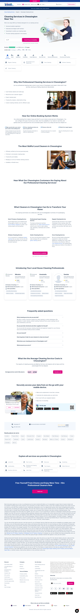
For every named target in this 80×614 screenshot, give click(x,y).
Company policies (23, 573)
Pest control (37, 581)
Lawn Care (28, 470)
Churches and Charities (65, 57)
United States (42, 605)
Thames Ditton (15, 436)
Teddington (16, 439)
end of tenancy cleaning (14, 224)
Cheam (71, 436)
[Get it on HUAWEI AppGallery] (55, 409)
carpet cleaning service (44, 224)
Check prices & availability (40, 253)
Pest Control (29, 462)
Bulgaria (67, 605)
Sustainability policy (24, 575)
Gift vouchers (7, 575)
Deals (40, 4)
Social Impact (7, 577)
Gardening (64, 462)
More (43, 4)
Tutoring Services (38, 593)
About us (21, 564)
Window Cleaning (66, 62)
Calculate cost (57, 372)
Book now (40, 491)
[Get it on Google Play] (47, 409)
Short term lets (42, 57)
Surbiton (7, 436)
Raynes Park (8, 439)
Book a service (71, 4)
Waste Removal (66, 466)
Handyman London (39, 587)
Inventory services (38, 579)
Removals (46, 462)
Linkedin (71, 588)
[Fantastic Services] (9, 4)
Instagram (67, 588)
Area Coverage (7, 587)
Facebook (51, 588)
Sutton (23, 439)
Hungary (55, 605)
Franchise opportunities (9, 581)
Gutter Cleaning (12, 68)
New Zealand (28, 605)
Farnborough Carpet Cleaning (50, 548)
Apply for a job (34, 4)
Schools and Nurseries (53, 57)
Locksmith (10, 462)
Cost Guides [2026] (8, 564)
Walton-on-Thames (54, 439)
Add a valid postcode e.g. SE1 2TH (12, 46)
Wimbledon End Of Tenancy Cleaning (33, 533)
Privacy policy (22, 577)
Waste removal (38, 577)
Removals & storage (39, 575)
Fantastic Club (27, 4)
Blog (5, 585)
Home (7, 57)
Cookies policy (23, 581)
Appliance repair (38, 583)
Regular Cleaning (12, 62)
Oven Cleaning (47, 62)
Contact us (22, 568)
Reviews (21, 566)
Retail (12, 57)
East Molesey (64, 436)
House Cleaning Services (9, 12)
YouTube (63, 588)
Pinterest (59, 588)
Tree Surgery (47, 466)
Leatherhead (30, 439)
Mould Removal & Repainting (30, 62)
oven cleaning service (57, 243)
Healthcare (18, 57)
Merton (14, 442)
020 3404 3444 (17, 426)
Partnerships (7, 583)
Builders (36, 573)
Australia (15, 605)
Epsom (22, 436)
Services (19, 4)
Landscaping (11, 466)
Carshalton (7, 442)
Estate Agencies (33, 57)
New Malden (46, 436)
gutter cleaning (33, 240)
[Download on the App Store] (39, 409)
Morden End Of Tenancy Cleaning (15, 533)
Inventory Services (12, 470)
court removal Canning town (61, 545)
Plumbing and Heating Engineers (31, 466)
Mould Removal (38, 597)
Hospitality (25, 57)
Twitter (55, 588)
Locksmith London (38, 585)
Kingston (39, 436)
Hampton (38, 439)
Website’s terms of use (24, 579)
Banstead (45, 439)
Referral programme (8, 579)
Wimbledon (70, 439)
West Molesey (55, 436)
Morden (63, 439)
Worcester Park (30, 436)
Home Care (37, 595)
